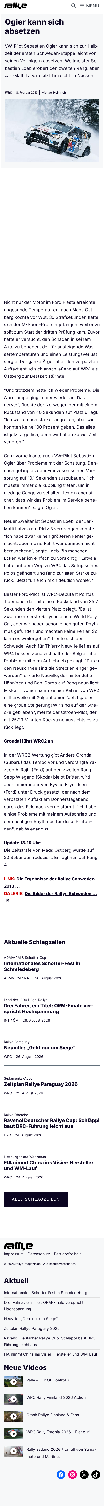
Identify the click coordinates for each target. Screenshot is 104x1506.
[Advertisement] (52, 235)
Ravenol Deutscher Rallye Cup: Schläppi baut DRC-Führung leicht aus (52, 1123)
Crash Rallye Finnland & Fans (52, 1414)
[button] (74, 6)
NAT (27, 978)
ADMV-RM (12, 978)
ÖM (16, 1020)
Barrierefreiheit (67, 1253)
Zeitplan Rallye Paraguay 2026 (41, 1084)
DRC (7, 1135)
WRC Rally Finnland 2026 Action (56, 1397)
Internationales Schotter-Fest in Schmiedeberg (45, 1292)
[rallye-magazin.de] (14, 6)
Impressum (14, 1253)
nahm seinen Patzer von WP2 (68, 690)
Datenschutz (39, 1253)
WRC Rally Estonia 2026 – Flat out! (58, 1431)
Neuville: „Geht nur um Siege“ (40, 1048)
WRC (8, 92)
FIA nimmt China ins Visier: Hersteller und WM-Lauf (50, 1354)
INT (7, 1020)
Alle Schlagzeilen (36, 1199)
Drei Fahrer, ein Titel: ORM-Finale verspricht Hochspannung (48, 1008)
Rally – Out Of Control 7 (47, 1380)
